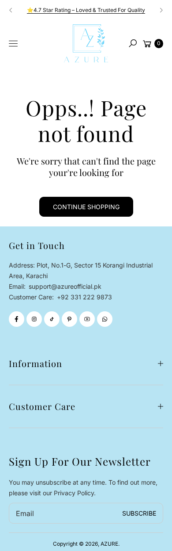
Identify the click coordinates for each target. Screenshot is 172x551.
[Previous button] (11, 10)
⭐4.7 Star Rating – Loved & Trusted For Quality (86, 10)
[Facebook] (16, 319)
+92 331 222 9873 (84, 297)
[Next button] (161, 10)
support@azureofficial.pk (64, 286)
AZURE (109, 543)
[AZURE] (86, 43)
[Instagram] (34, 319)
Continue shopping (86, 206)
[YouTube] (87, 319)
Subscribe (139, 513)
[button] (132, 43)
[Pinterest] (69, 319)
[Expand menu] (13, 44)
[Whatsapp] (104, 319)
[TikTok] (52, 319)
